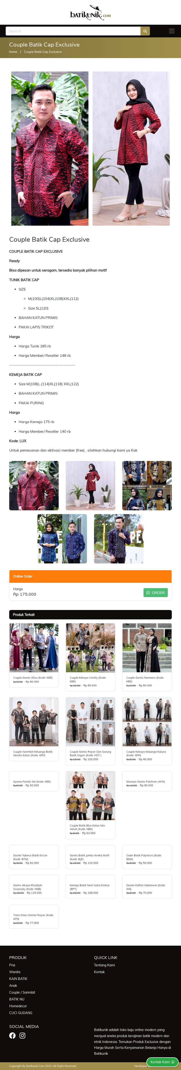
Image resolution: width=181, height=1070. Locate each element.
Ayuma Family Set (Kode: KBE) (32, 781)
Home (13, 52)
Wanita (14, 972)
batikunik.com (35, 1066)
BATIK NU (16, 999)
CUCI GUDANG (20, 1013)
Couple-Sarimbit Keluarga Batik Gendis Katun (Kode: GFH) (33, 753)
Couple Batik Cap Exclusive (43, 52)
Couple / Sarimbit (22, 992)
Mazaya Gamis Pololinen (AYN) (145, 781)
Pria (12, 965)
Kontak (99, 972)
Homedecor (18, 1006)
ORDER (158, 592)
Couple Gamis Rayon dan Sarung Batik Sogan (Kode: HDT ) (90, 753)
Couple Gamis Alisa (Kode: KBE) (33, 677)
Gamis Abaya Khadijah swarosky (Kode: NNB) (27, 887)
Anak (13, 985)
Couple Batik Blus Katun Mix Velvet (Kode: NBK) (87, 827)
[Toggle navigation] (171, 31)
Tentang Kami (104, 965)
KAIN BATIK (18, 979)
